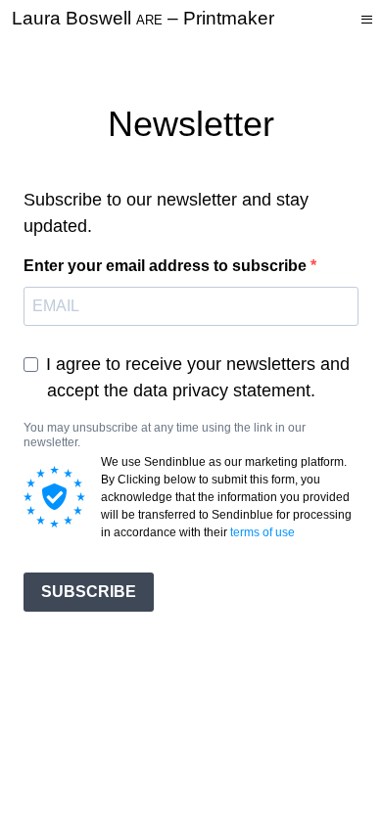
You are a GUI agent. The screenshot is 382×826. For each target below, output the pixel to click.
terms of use (262, 532)
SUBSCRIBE (88, 591)
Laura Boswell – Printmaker (143, 18)
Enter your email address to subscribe (167, 265)
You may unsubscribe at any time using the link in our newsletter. (165, 435)
